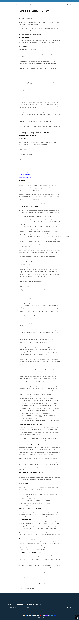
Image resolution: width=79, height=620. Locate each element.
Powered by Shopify (41, 617)
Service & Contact (39, 601)
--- (37, 617)
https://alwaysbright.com (50, 121)
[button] (13, 4)
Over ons (22, 598)
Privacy (56, 598)
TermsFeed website (25, 254)
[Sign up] (27, 607)
